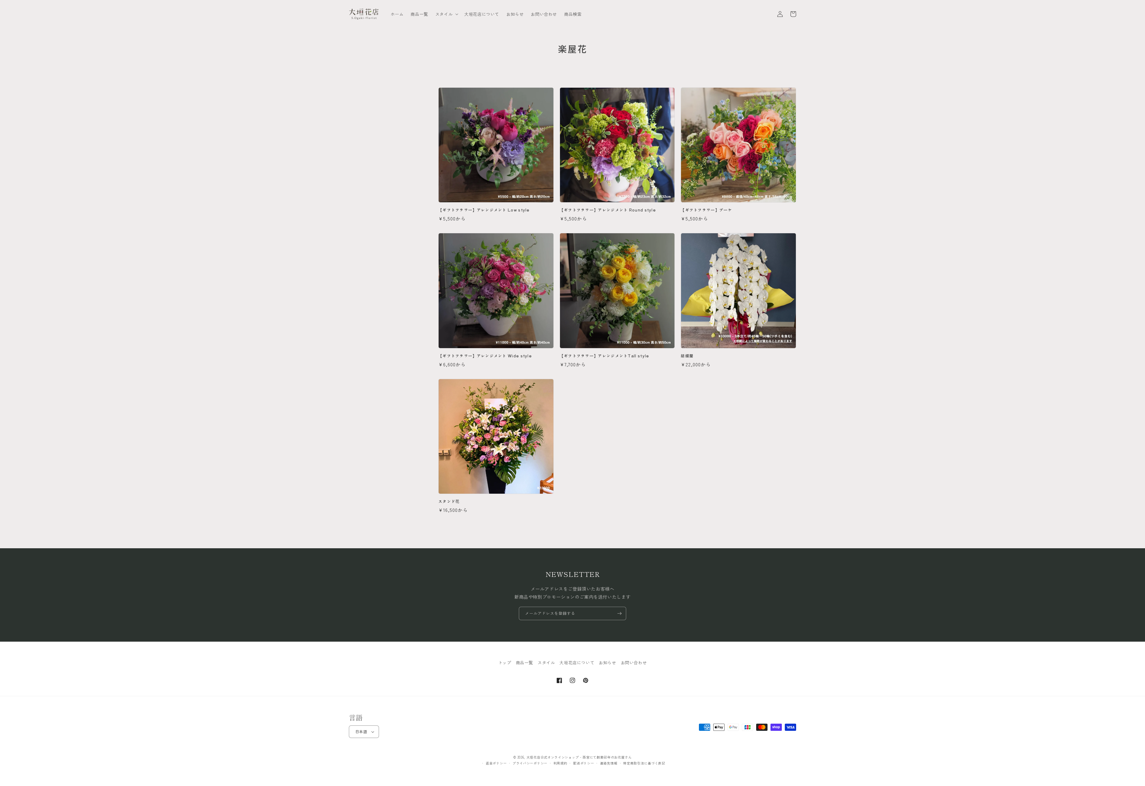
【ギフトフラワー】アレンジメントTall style (604, 356)
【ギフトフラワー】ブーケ (706, 210)
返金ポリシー (496, 763)
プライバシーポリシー (530, 763)
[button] (446, 14)
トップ (504, 662)
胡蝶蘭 (687, 356)
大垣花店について (576, 662)
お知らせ (607, 662)
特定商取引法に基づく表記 (644, 763)
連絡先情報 (609, 763)
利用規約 (560, 763)
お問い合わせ (634, 662)
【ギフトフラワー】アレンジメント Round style (608, 210)
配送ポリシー (583, 763)
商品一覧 (524, 662)
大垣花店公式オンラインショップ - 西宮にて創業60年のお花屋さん (579, 757)
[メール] (619, 613)
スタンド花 (449, 501)
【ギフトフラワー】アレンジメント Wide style (485, 356)
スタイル (546, 662)
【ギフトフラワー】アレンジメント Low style (484, 210)
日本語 (361, 731)
